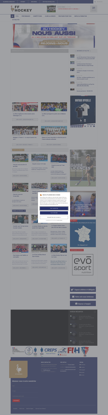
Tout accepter (54, 208)
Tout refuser (54, 212)
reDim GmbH (59, 220)
